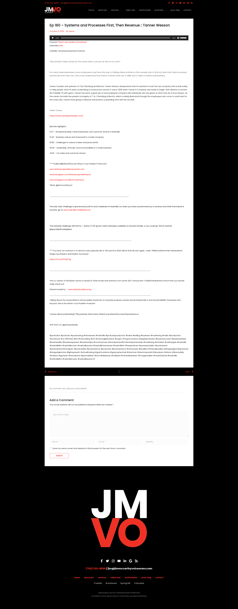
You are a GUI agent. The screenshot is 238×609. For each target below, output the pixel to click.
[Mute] (178, 38)
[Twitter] (172, 2)
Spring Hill (125, 583)
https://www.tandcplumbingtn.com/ (66, 115)
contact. (188, 10)
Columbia (139, 583)
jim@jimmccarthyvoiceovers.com (76, 3)
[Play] (53, 38)
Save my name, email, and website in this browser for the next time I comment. (89, 448)
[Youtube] (180, 2)
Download (82, 42)
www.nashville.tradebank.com (77, 210)
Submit (59, 455)
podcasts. (159, 10)
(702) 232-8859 (52, 3)
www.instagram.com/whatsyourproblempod (70, 174)
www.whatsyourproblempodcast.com (67, 169)
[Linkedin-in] (184, 2)
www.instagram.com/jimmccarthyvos (67, 179)
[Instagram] (176, 2)
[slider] (183, 37)
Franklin (98, 583)
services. (115, 10)
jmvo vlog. (175, 10)
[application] (119, 37)
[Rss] (191, 2)
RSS (61, 45)
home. (91, 10)
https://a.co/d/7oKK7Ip (60, 259)
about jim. (102, 10)
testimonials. (145, 10)
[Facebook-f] (169, 2)
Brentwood (111, 583)
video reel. (130, 10)
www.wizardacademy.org (79, 289)
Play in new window (67, 42)
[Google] (188, 2)
